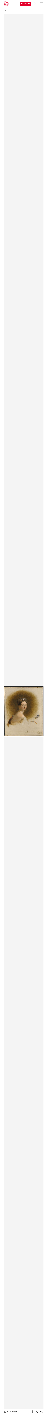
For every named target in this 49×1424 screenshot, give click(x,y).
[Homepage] (6, 3)
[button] (23, 711)
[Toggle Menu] (41, 4)
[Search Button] (35, 4)
